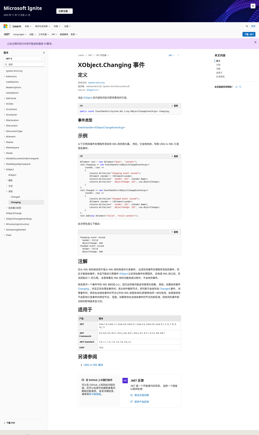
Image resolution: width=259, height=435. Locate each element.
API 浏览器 (101, 55)
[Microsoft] (5, 26)
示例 (218, 64)
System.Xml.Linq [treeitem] (14, 70)
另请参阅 (220, 76)
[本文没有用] (240, 87)
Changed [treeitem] (15, 196)
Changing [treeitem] (16, 202)
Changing (83, 288)
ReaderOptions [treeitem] (13, 87)
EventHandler (85, 127)
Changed (165, 288)
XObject (87, 97)
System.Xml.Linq (96, 82)
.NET (90, 55)
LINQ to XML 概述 (93, 364)
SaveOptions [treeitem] (12, 92)
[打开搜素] (247, 26)
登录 (253, 26)
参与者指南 (95, 394)
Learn (81, 55)
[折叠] (44, 52)
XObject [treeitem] (12, 174)
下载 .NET (249, 34)
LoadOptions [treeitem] (12, 81)
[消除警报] (253, 6)
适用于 (219, 72)
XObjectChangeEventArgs (109, 127)
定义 (218, 60)
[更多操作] (178, 55)
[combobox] (24, 58)
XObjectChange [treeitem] (14, 213)
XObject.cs (92, 89)
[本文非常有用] (236, 87)
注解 (218, 68)
